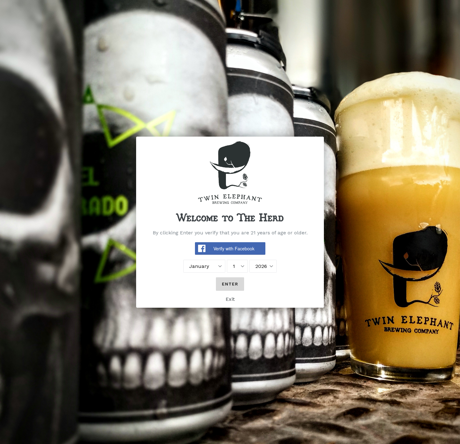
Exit (230, 299)
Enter (230, 283)
